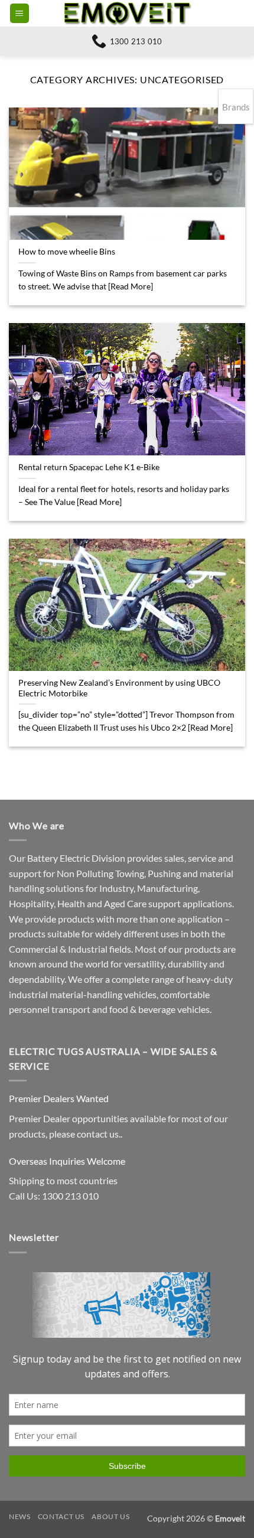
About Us (110, 1516)
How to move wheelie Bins (66, 251)
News (19, 1516)
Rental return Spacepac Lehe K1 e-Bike (88, 467)
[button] (19, 13)
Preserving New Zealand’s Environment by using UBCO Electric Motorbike (119, 688)
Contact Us (61, 1516)
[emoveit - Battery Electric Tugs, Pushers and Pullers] (127, 13)
